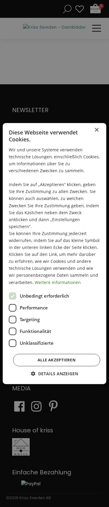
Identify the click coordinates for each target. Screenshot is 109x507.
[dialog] (54, 253)
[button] (54, 373)
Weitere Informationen (58, 282)
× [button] (96, 130)
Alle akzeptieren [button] (57, 360)
